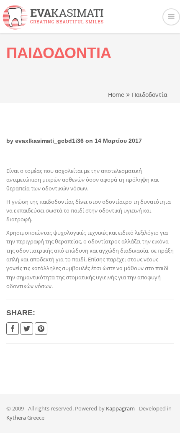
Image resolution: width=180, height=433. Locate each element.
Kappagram (120, 408)
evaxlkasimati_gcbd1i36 (49, 140)
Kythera (16, 417)
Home (116, 95)
